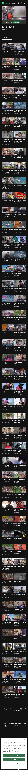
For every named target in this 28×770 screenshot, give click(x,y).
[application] (14, 13)
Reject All (14, 759)
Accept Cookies (13, 755)
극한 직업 (4, 27)
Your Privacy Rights (13, 764)
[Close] (25, 740)
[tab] (7, 37)
